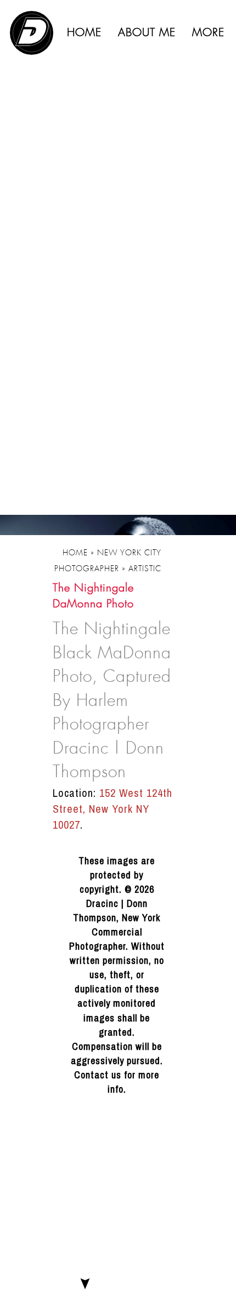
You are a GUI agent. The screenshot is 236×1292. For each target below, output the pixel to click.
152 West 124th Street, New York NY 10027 (112, 808)
